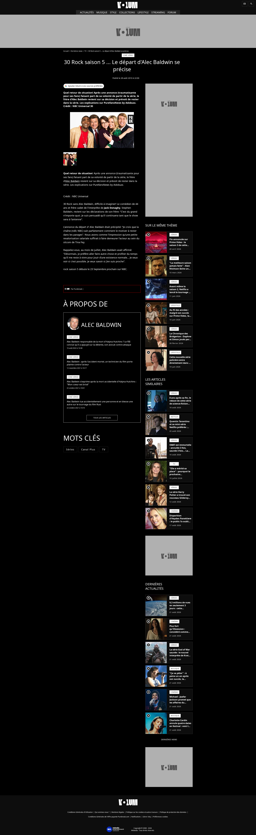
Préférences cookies (160, 817)
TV (85, 51)
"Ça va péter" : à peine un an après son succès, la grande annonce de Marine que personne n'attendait (179, 682)
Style (113, 12)
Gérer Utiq (147, 817)
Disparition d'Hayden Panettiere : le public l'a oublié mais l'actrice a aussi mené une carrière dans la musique (180, 524)
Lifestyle (143, 12)
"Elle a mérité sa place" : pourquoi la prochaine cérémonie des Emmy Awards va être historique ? (179, 476)
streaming (158, 12)
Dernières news (76, 51)
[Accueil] (128, 5)
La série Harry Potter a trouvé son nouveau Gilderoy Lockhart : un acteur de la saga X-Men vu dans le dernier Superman (180, 501)
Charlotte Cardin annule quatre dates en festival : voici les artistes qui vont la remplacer (180, 726)
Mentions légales (117, 812)
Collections (127, 12)
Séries (70, 449)
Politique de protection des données (173, 812)
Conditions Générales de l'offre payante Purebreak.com (108, 817)
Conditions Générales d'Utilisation (80, 812)
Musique (101, 12)
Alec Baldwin (72, 181)
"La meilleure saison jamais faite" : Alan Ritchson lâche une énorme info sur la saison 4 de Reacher (180, 268)
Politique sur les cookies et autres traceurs (142, 812)
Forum (172, 12)
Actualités (87, 12)
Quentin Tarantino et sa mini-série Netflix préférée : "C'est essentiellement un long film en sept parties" (179, 430)
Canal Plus (88, 449)
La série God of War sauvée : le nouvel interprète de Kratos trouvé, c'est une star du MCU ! (180, 655)
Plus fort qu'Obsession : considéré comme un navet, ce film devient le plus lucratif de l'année (179, 633)
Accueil (66, 51)
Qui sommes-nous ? (102, 812)
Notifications (136, 817)
